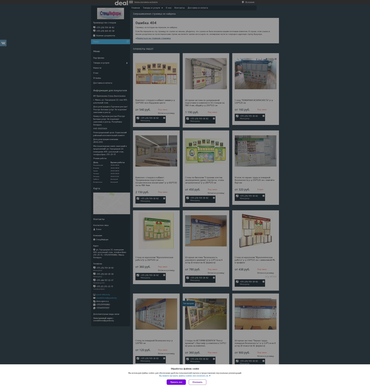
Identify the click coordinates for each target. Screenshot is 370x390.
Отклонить (197, 382)
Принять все (176, 382)
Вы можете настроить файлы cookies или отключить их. (184, 376)
